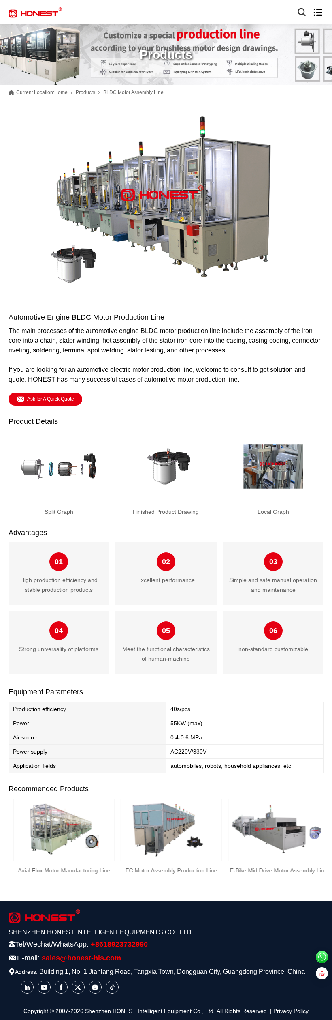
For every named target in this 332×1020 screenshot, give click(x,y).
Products (85, 92)
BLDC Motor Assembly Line (133, 92)
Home (61, 92)
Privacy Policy (291, 1011)
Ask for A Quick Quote (50, 399)
